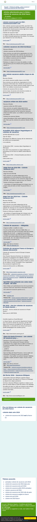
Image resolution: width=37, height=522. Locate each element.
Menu (33, 1)
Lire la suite (6, 40)
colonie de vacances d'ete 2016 (11, 372)
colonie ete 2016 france (12, 498)
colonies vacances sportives (24, 299)
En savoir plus (25, 520)
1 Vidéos (13, 18)
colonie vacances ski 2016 (13, 490)
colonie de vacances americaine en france (24, 370)
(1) (18, 416)
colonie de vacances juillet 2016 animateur (18, 488)
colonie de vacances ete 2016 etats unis (17, 484)
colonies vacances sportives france (20, 297)
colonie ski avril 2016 (11, 496)
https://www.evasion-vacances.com (15, 272)
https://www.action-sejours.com (14, 164)
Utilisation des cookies (17, 505)
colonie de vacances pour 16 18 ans (24, 275)
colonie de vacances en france (19, 274)
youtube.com (10, 295)
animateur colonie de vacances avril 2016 (18, 482)
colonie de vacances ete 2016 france (12, 301)
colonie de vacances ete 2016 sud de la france (17, 369)
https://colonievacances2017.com (15, 44)
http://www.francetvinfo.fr (13, 365)
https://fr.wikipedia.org (13, 245)
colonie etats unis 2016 (11, 412)
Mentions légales (12, 504)
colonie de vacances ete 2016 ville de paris (18, 492)
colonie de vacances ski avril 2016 (15, 486)
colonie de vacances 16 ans (10, 277)
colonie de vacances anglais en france (17, 494)
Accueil (4, 504)
